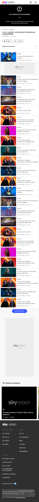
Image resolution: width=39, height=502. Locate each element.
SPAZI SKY (22, 448)
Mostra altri (19, 311)
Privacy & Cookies (6, 491)
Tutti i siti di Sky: (7, 430)
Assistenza (16, 493)
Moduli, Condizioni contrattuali (26, 490)
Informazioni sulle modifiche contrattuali (22, 491)
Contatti (22, 493)
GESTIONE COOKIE (8, 458)
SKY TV (21, 433)
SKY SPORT (6, 433)
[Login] (31, 2)
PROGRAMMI (23, 451)
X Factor (5, 29)
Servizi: (21, 430)
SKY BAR (22, 444)
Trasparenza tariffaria (7, 493)
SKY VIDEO (5, 440)
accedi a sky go (7, 483)
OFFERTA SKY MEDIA (8, 474)
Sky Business (24, 437)
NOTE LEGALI (6, 466)
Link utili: (5, 455)
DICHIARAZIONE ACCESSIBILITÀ (7, 469)
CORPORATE (6, 477)
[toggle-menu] (35, 2)
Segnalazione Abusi (20, 497)
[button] (7, 41)
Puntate (11, 29)
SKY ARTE (5, 444)
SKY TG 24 (5, 437)
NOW (21, 440)
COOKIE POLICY (7, 462)
